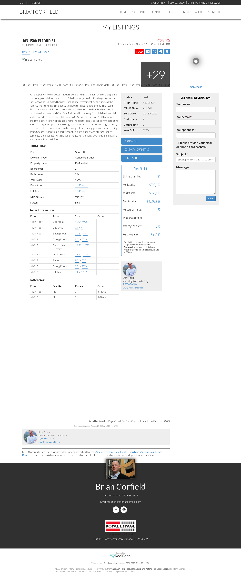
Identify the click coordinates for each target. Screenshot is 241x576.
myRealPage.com (121, 556)
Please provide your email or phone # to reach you (194, 145)
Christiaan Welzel (111, 563)
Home (123, 12)
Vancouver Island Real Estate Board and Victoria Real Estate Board (139, 568)
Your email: (183, 117)
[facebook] (116, 509)
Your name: (183, 104)
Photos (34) (131, 141)
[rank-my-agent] (124, 509)
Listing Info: (38, 146)
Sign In (24, 2)
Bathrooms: (37, 280)
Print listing (131, 158)
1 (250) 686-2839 (130, 284)
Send (210, 198)
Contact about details (137, 149)
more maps (196, 86)
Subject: (181, 154)
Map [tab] (46, 51)
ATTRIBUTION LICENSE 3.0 (138, 563)
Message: (182, 167)
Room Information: (42, 210)
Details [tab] (26, 51)
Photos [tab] (37, 51)
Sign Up (35, 2)
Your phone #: (185, 130)
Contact (185, 12)
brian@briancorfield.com (133, 287)
